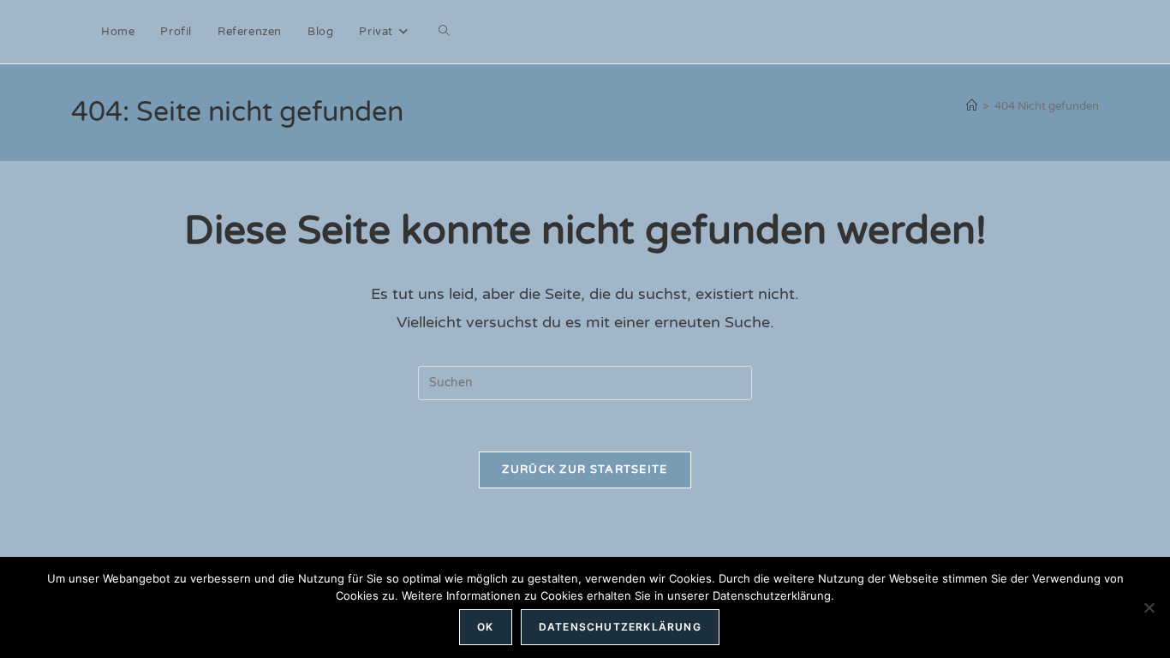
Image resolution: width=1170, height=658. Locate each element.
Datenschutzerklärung (620, 626)
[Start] (971, 106)
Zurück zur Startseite (584, 469)
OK (485, 626)
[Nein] (1148, 607)
